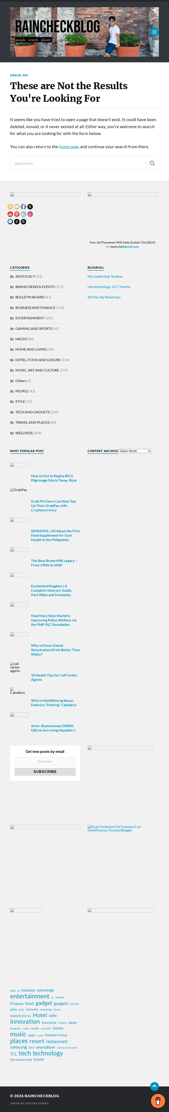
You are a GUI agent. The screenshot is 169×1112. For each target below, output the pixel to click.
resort (36, 1041)
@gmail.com (130, 246)
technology (48, 1053)
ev (52, 997)
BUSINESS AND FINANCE (35, 307)
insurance (49, 1022)
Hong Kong (45, 1009)
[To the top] (154, 1086)
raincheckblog (42, 1096)
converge (45, 989)
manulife (46, 1028)
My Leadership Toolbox (105, 276)
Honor (57, 1009)
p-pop (40, 1035)
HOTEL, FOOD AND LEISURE (38, 360)
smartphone (45, 1047)
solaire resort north (67, 1047)
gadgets (61, 1003)
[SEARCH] (152, 163)
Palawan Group (56, 1035)
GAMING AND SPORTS (33, 328)
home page (69, 146)
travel (39, 1059)
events (59, 997)
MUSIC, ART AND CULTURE (37, 370)
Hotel (40, 1015)
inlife (53, 1015)
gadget (44, 1002)
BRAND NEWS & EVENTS (35, 286)
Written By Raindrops (104, 297)
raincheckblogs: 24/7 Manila (109, 286)
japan (73, 1022)
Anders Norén (37, 1103)
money (58, 1028)
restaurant (57, 1041)
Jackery (62, 1022)
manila (35, 1028)
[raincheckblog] (84, 32)
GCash (74, 1004)
